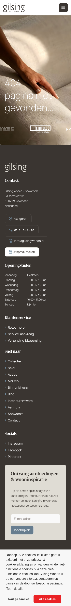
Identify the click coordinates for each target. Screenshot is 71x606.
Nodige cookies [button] (18, 598)
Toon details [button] (14, 588)
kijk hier (31, 304)
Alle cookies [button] (47, 598)
